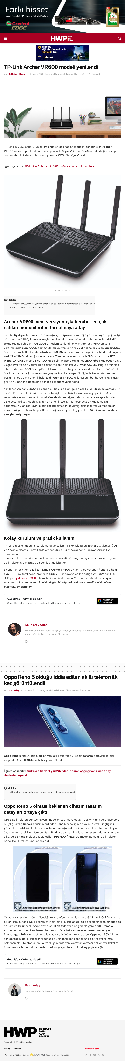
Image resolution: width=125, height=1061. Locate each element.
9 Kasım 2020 (37, 74)
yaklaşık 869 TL (26, 578)
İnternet (68, 74)
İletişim (17, 1049)
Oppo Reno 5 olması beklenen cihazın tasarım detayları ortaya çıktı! (43, 792)
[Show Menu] (5, 38)
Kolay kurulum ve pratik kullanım (27, 307)
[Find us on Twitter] (86, 1055)
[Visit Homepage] (62, 38)
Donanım (58, 74)
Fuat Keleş (14, 690)
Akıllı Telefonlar (56, 690)
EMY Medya (26, 1042)
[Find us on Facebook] (90, 1055)
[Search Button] (119, 38)
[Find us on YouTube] (94, 1055)
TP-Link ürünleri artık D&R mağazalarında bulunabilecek (60, 166)
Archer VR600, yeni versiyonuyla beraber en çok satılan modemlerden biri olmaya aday (53, 303)
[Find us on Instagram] (99, 1055)
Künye (7, 1049)
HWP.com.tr (9, 1055)
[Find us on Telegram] (103, 1055)
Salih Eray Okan (17, 74)
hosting (18, 1055)
